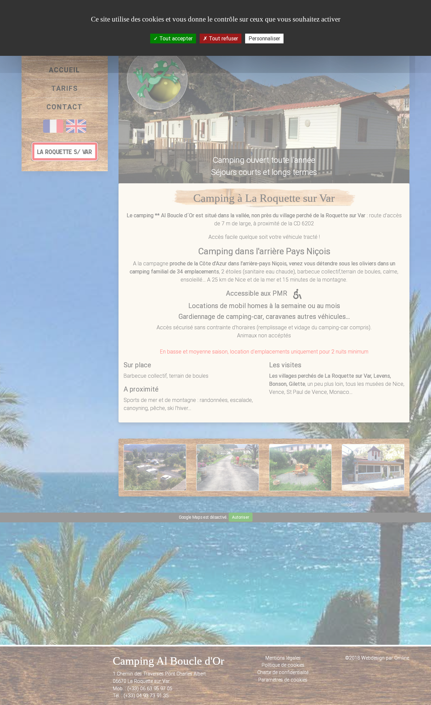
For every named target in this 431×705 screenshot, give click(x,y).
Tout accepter (175, 38)
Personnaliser (264, 38)
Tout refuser (222, 38)
